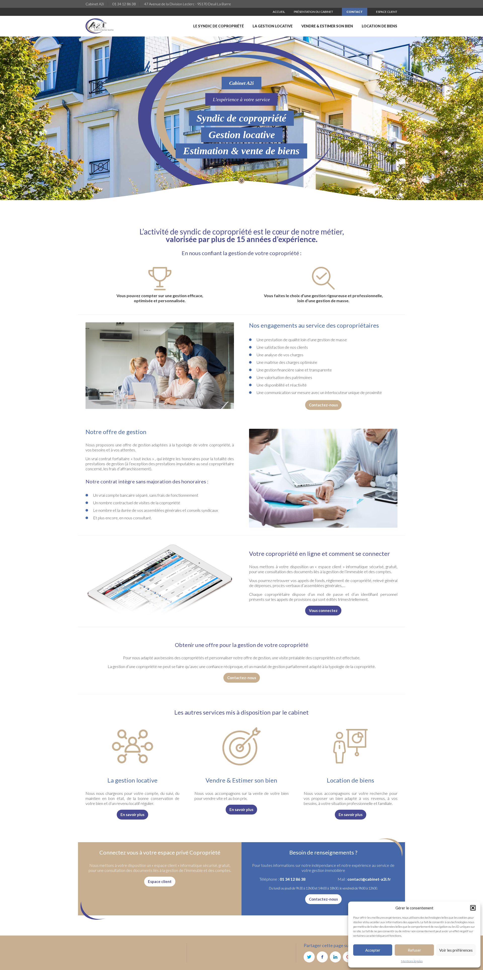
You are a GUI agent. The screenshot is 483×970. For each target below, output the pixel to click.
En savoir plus (132, 814)
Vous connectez (323, 610)
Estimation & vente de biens (241, 151)
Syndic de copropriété (241, 118)
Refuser (414, 950)
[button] (472, 907)
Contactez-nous (323, 405)
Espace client (160, 881)
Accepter (372, 950)
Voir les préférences (456, 950)
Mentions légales (412, 961)
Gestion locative (242, 134)
